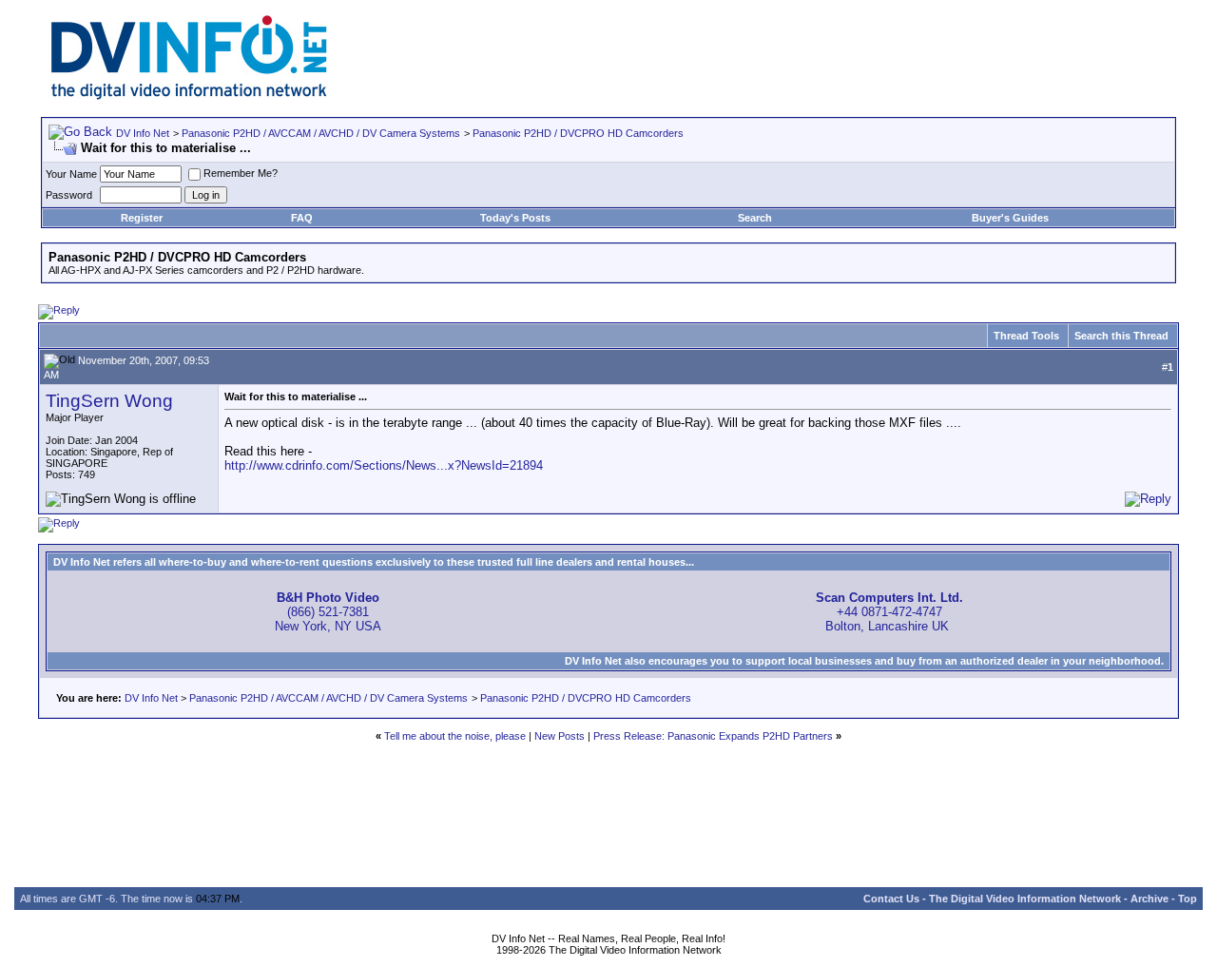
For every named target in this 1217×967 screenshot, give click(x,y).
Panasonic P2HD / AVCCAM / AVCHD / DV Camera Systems (321, 133)
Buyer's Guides (1010, 217)
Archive (1149, 898)
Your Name (71, 174)
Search (755, 217)
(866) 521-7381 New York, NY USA (328, 611)
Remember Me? (240, 173)
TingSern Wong (109, 401)
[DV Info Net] (189, 95)
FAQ (302, 217)
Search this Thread (1121, 335)
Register (142, 217)
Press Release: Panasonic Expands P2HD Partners (713, 736)
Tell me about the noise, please (455, 736)
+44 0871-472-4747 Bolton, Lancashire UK (889, 611)
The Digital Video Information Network (1025, 898)
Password (69, 195)
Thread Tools (1026, 335)
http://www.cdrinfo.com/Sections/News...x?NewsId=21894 (383, 465)
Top (1187, 898)
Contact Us (891, 898)
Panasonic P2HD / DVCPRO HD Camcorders (578, 133)
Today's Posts (515, 217)
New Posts (559, 736)
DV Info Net (142, 133)
